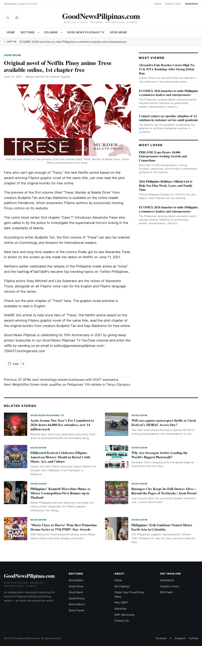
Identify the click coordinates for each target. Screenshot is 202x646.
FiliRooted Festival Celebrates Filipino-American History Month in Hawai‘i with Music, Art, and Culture (60, 457)
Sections (28, 32)
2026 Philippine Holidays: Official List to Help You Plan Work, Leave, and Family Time (166, 185)
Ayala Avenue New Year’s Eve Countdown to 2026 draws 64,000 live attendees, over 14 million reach (62, 425)
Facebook (161, 638)
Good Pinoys (77, 598)
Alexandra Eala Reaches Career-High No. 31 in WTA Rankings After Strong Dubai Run (167, 69)
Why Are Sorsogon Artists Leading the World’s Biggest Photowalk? (159, 454)
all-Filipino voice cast (52, 286)
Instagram (180, 638)
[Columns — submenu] (61, 32)
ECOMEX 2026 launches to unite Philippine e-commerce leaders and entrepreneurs (73, 41)
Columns (51, 32)
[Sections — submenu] (38, 32)
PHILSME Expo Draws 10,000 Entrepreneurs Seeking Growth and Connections (163, 156)
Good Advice (77, 604)
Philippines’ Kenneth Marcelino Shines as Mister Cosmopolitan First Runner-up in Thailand (60, 493)
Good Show (12, 55)
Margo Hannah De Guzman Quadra (48, 76)
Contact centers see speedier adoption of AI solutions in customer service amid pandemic (168, 118)
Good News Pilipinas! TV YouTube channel (75, 340)
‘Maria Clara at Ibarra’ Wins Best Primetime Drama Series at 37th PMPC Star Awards (63, 527)
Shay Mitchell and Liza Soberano (51, 281)
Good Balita (76, 580)
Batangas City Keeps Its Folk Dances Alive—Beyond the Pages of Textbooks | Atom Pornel (164, 491)
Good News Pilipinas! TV (85, 32)
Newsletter (191, 3)
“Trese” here (61, 301)
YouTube (193, 638)
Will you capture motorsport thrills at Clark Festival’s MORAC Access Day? (163, 422)
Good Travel (76, 610)
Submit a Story (173, 3)
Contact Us (121, 620)
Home (11, 32)
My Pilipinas (121, 586)
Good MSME (118, 32)
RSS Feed (166, 592)
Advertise (120, 608)
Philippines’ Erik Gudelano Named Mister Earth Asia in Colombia (161, 527)
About (158, 3)
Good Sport (76, 592)
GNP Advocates (124, 614)
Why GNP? (121, 602)
